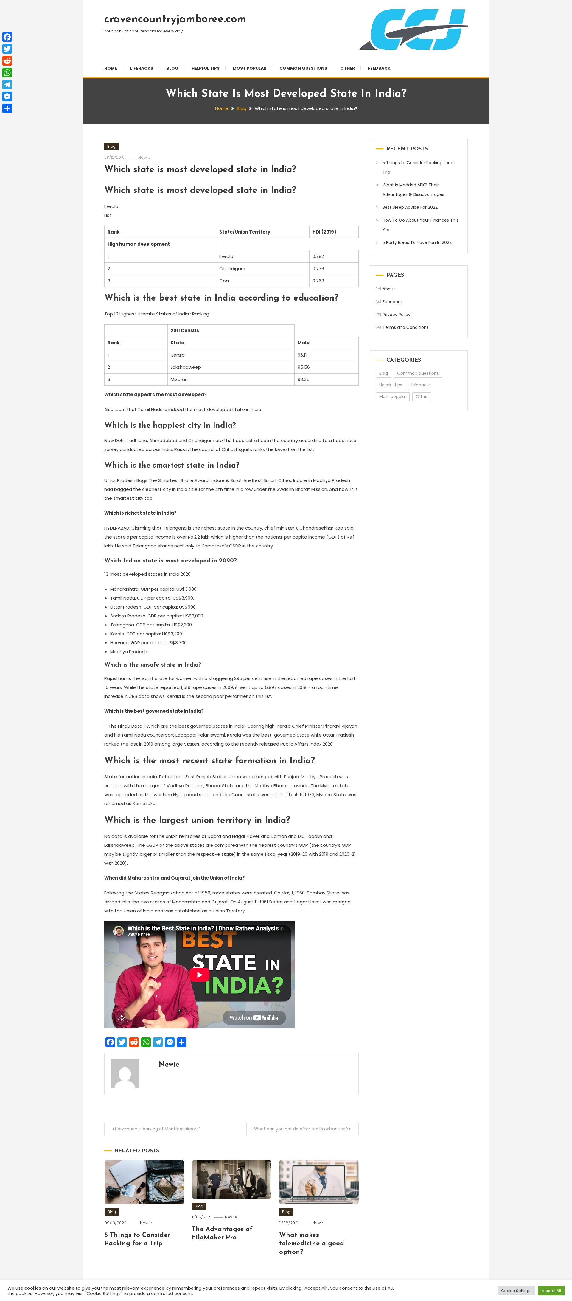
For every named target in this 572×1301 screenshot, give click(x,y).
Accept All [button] (551, 1291)
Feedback (379, 68)
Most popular (249, 68)
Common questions (303, 68)
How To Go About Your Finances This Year (420, 225)
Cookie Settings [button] (516, 1291)
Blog (172, 68)
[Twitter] (7, 49)
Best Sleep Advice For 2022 (410, 207)
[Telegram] (7, 85)
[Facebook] (7, 37)
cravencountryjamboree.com (175, 19)
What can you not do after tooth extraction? (301, 1129)
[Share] (7, 108)
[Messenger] (7, 96)
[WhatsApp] (7, 73)
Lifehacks (141, 68)
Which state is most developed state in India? (200, 170)
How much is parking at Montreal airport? (157, 1129)
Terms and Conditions (406, 327)
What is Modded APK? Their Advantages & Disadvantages (413, 189)
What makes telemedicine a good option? (311, 1244)
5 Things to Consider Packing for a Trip (418, 167)
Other (347, 68)
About (389, 289)
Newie (144, 157)
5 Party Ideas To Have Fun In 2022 (417, 242)
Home (110, 68)
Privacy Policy (397, 315)
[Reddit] (7, 61)
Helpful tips (206, 68)
